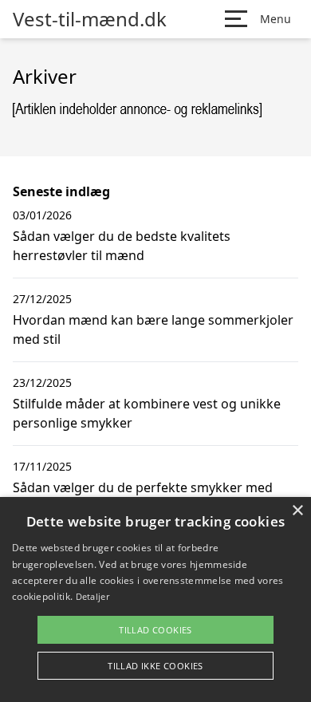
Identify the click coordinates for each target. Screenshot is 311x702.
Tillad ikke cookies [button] (155, 666)
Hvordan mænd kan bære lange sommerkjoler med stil (153, 329)
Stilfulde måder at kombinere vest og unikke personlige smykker (147, 413)
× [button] (297, 511)
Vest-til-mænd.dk (90, 19)
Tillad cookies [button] (155, 630)
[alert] (155, 599)
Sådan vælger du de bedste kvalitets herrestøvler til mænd (121, 245)
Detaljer (92, 596)
